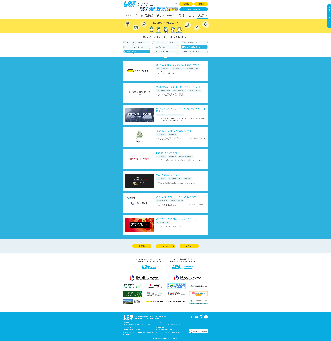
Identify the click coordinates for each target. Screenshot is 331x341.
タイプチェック (189, 246)
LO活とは (129, 15)
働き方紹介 (170, 15)
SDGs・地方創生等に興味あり (135, 47)
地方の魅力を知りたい (162, 47)
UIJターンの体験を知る (162, 51)
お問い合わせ (141, 332)
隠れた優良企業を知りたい (191, 42)
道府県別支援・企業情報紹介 (149, 15)
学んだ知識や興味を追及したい (192, 47)
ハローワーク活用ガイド (160, 15)
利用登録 (201, 4)
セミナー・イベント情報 (139, 15)
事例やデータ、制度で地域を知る (193, 51)
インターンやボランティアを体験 (165, 42)
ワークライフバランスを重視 (134, 42)
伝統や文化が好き (131, 51)
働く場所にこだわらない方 (202, 15)
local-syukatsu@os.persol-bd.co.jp (132, 329)
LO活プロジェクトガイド (130, 332)
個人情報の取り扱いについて (154, 332)
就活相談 (186, 4)
